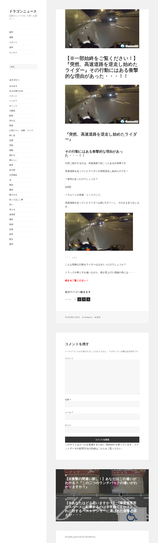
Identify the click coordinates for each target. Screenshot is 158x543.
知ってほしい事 (16, 199)
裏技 (11, 219)
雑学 (11, 47)
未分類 (12, 170)
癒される (13, 194)
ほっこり (13, 105)
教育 (11, 165)
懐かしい (13, 160)
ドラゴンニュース (23, 11)
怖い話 (12, 135)
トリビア (13, 100)
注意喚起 (13, 175)
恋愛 (11, 140)
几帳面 (12, 110)
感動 (11, 37)
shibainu (88, 317)
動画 (11, 115)
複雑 (11, 224)
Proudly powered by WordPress (80, 536)
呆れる (12, 120)
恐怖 (11, 145)
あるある (13, 86)
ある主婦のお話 (16, 90)
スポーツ (13, 42)
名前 (68, 399)
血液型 (12, 214)
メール (69, 412)
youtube (74, 257)
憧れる (12, 155)
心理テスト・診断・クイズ (21, 130)
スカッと (13, 95)
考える (12, 209)
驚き (11, 239)
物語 (11, 184)
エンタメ (13, 52)
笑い (11, 204)
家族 (11, 125)
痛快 (11, 189)
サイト (68, 425)
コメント (69, 358)
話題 (11, 229)
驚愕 (11, 32)
